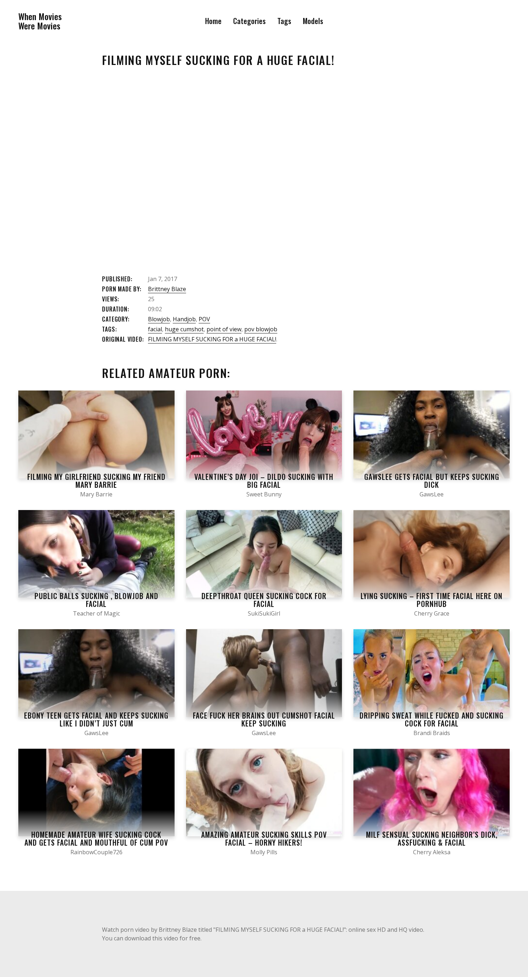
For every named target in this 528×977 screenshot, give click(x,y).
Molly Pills (263, 852)
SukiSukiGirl (264, 613)
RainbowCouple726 (96, 852)
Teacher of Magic (96, 613)
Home (213, 20)
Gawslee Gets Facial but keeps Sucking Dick (431, 480)
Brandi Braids (431, 733)
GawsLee (432, 494)
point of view (224, 329)
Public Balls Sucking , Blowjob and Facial (96, 599)
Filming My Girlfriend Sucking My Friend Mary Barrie (96, 480)
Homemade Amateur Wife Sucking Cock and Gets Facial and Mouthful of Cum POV (96, 838)
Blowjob (159, 319)
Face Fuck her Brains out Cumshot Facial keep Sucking (264, 719)
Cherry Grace (431, 613)
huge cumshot (184, 329)
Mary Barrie (96, 494)
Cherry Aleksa (431, 852)
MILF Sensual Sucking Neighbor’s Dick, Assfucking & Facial (431, 838)
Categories (249, 20)
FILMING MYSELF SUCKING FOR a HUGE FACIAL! (212, 339)
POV (204, 319)
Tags (284, 20)
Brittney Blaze (167, 289)
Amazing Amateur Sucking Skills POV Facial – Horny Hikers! (264, 838)
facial (155, 329)
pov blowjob (260, 329)
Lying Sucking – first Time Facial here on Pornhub (431, 599)
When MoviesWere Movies (40, 21)
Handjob (184, 319)
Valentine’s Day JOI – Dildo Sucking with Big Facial (263, 480)
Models (313, 20)
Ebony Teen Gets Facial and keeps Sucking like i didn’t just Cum (96, 719)
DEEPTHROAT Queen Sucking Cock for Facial (264, 599)
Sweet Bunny (264, 494)
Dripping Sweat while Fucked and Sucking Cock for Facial (432, 719)
